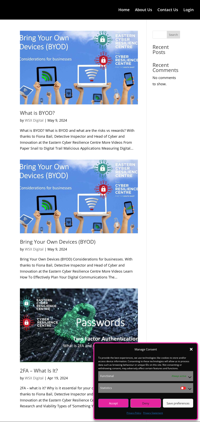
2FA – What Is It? (39, 370)
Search (173, 35)
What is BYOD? (37, 112)
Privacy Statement (153, 413)
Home (124, 10)
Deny (145, 403)
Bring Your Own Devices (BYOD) (58, 241)
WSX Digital (34, 120)
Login (188, 10)
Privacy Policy (134, 413)
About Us (143, 10)
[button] (191, 349)
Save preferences (178, 403)
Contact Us (167, 10)
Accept (113, 403)
